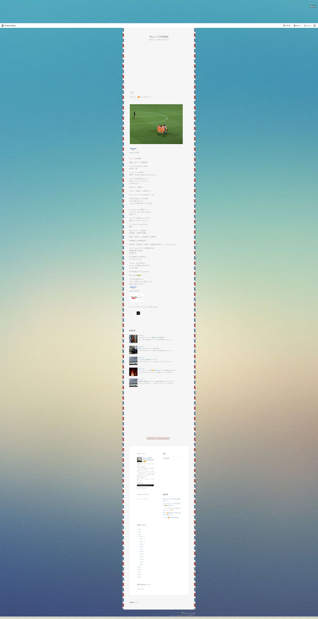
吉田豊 (144, 237)
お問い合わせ (140, 589)
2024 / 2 (142, 561)
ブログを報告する (190, 615)
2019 (139, 577)
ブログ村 (132, 279)
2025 (139, 532)
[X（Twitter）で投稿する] (138, 313)
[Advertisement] (49, 11)
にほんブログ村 (134, 152)
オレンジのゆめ (159, 36)
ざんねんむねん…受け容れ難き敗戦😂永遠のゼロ (171, 504)
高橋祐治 (132, 250)
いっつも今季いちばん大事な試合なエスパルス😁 (171, 509)
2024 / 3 (142, 559)
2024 (139, 534)
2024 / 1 (142, 564)
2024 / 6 (142, 551)
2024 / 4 (142, 556)
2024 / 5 (142, 554)
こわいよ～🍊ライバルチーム (140, 97)
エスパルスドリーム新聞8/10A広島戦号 (151, 337)
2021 (139, 572)
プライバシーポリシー (142, 499)
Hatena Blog (180, 615)
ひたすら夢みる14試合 (163, 438)
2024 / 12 (142, 536)
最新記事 (165, 494)
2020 (139, 574)
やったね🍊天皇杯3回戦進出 (171, 517)
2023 (139, 567)
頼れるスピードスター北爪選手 (148, 348)
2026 (139, 529)
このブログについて (142, 487)
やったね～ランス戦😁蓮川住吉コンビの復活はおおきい (157, 370)
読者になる (313, 6)
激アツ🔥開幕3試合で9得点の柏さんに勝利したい (172, 513)
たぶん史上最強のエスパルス (148, 359)
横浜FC (145, 191)
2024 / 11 (142, 539)
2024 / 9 (142, 544)
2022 (139, 569)
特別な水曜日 (151, 438)
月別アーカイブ (141, 525)
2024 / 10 (142, 541)
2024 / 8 (142, 546)
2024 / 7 (142, 549)
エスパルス (132, 166)
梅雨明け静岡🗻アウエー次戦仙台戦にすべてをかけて (156, 381)
